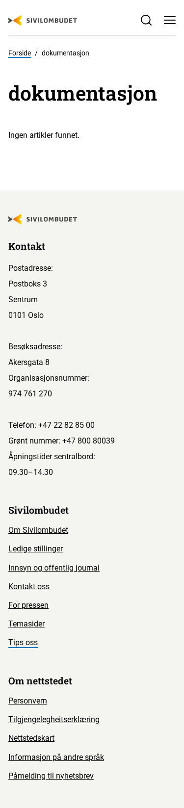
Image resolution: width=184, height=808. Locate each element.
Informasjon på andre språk (56, 757)
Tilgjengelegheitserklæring (54, 719)
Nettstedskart (31, 738)
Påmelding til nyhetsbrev (51, 776)
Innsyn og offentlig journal (54, 568)
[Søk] (146, 20)
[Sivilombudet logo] (42, 20)
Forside (19, 53)
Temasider (26, 623)
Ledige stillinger (35, 548)
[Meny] (170, 20)
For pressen (28, 605)
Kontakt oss (29, 586)
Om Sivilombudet (38, 530)
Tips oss (23, 642)
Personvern (27, 700)
